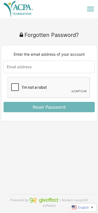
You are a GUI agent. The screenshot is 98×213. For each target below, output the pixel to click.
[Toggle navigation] (90, 9)
